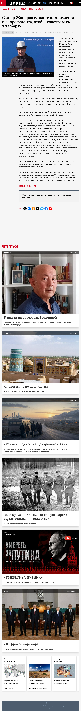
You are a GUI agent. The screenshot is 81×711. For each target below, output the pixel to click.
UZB (50, 3)
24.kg (70, 66)
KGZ (34, 3)
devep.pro (51, 708)
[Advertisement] (40, 229)
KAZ (29, 3)
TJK (39, 3)
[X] (25, 208)
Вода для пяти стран (38, 659)
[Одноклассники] (33, 208)
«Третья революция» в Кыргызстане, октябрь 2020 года (56, 32)
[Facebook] (46, 208)
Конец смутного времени (61, 660)
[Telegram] (42, 208)
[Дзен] (37, 208)
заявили (53, 164)
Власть (27, 32)
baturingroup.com (56, 706)
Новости (5, 9)
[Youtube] (50, 208)
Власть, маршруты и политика (13, 660)
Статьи (15, 9)
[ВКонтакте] (29, 208)
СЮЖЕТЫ (39, 9)
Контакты (7, 703)
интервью (35, 98)
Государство (19, 32)
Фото (31, 9)
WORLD (56, 3)
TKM (44, 3)
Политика (34, 32)
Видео (23, 9)
